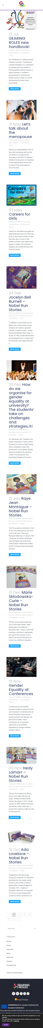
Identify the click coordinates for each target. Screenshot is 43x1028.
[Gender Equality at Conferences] (21, 667)
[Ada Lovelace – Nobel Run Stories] (21, 836)
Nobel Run (9, 957)
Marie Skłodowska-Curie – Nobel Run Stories (21, 601)
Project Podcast (22, 1000)
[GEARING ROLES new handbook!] (21, 20)
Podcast (9, 961)
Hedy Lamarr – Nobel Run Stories (21, 774)
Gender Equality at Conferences (21, 689)
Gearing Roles (14, 53)
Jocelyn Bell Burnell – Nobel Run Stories (20, 303)
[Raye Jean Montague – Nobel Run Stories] (21, 484)
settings (16, 1021)
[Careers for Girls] (21, 195)
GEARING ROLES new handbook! (19, 42)
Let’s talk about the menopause (20, 130)
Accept (6, 1025)
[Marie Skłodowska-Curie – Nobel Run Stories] (21, 577)
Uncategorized (11, 965)
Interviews (12, 432)
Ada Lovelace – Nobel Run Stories (19, 856)
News (8, 953)
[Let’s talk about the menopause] (21, 110)
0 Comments (24, 53)
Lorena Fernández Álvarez (23, 316)
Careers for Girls (19, 216)
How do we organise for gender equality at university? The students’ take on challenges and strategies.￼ (21, 405)
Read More (14, 89)
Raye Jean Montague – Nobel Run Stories (20, 507)
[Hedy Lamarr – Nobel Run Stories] (21, 755)
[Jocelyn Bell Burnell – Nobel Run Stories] (21, 277)
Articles (25, 50)
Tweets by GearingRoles (14, 973)
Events (8, 945)
